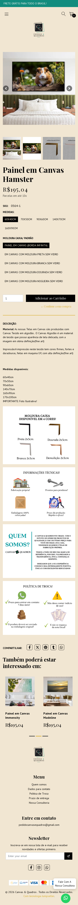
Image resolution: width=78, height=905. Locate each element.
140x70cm (58, 219)
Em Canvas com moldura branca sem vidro (32, 263)
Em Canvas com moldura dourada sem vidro (33, 272)
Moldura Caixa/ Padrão (18, 238)
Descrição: (10, 323)
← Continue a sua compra (56, 306)
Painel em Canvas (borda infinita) (26, 245)
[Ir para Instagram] (39, 867)
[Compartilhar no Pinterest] (45, 647)
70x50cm (26, 219)
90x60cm (42, 219)
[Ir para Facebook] (31, 867)
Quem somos (39, 784)
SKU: (5, 206)
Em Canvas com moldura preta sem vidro (31, 254)
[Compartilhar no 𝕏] (37, 647)
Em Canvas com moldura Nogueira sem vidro (34, 281)
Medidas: (8, 212)
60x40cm (10, 219)
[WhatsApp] (47, 867)
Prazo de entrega (39, 798)
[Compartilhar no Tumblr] (53, 647)
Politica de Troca (39, 793)
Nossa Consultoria (39, 802)
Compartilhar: (12, 648)
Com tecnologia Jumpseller (38, 896)
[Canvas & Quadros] (39, 29)
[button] (6, 88)
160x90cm (11, 228)
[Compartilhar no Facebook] (29, 647)
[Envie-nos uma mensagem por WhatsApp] (65, 898)
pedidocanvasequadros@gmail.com (39, 825)
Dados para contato (39, 789)
